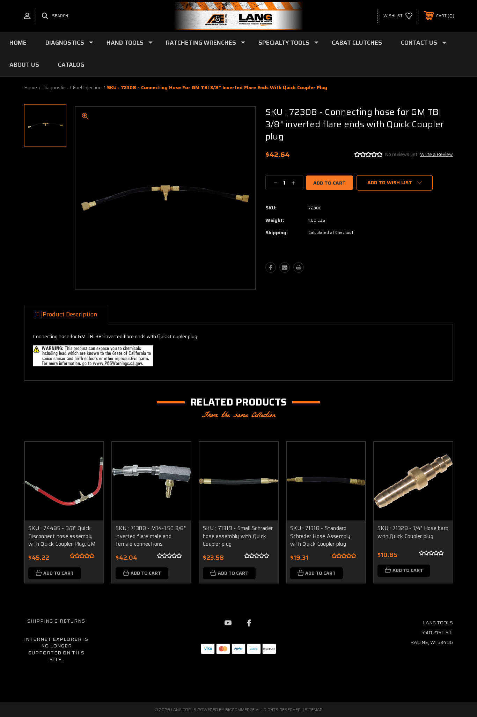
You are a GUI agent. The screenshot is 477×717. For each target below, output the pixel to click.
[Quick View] (89, 456)
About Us (24, 64)
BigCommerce (240, 709)
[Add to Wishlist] (89, 474)
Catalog (71, 64)
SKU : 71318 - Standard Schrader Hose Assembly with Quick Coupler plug (320, 536)
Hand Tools (125, 42)
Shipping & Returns (56, 621)
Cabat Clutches (357, 42)
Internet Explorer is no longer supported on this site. (56, 649)
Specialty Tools (283, 42)
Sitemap (314, 709)
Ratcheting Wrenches (201, 42)
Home (18, 42)
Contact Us (419, 42)
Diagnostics (64, 42)
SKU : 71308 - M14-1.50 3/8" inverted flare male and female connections (151, 536)
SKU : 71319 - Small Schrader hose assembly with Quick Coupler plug (238, 536)
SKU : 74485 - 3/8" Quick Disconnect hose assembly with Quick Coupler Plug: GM (62, 536)
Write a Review (436, 154)
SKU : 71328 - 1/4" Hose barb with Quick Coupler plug (412, 532)
